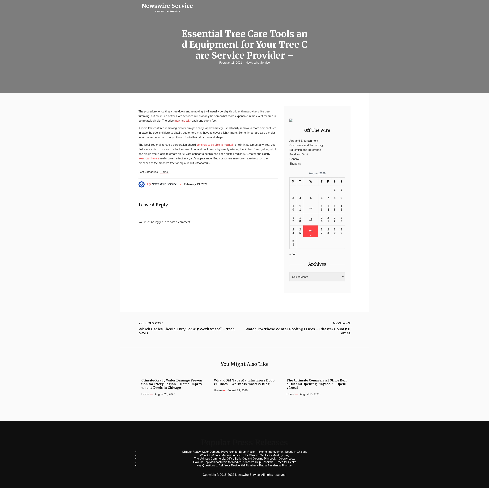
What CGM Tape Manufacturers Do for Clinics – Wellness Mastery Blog (244, 382)
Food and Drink (298, 154)
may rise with (182, 120)
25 (300, 231)
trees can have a (148, 158)
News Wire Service (258, 62)
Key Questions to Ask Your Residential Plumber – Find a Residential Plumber (244, 465)
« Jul (292, 254)
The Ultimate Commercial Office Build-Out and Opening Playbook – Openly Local (317, 384)
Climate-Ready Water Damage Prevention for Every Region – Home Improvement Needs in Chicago (171, 384)
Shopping (295, 163)
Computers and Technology (306, 145)
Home (164, 171)
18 (300, 219)
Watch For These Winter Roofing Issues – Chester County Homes (298, 331)
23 (341, 219)
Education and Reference (305, 149)
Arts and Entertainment (303, 140)
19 (310, 219)
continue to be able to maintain (215, 144)
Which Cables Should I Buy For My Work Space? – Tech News (186, 331)
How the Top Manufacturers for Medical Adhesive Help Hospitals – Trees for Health (244, 462)
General (294, 159)
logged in (160, 222)
